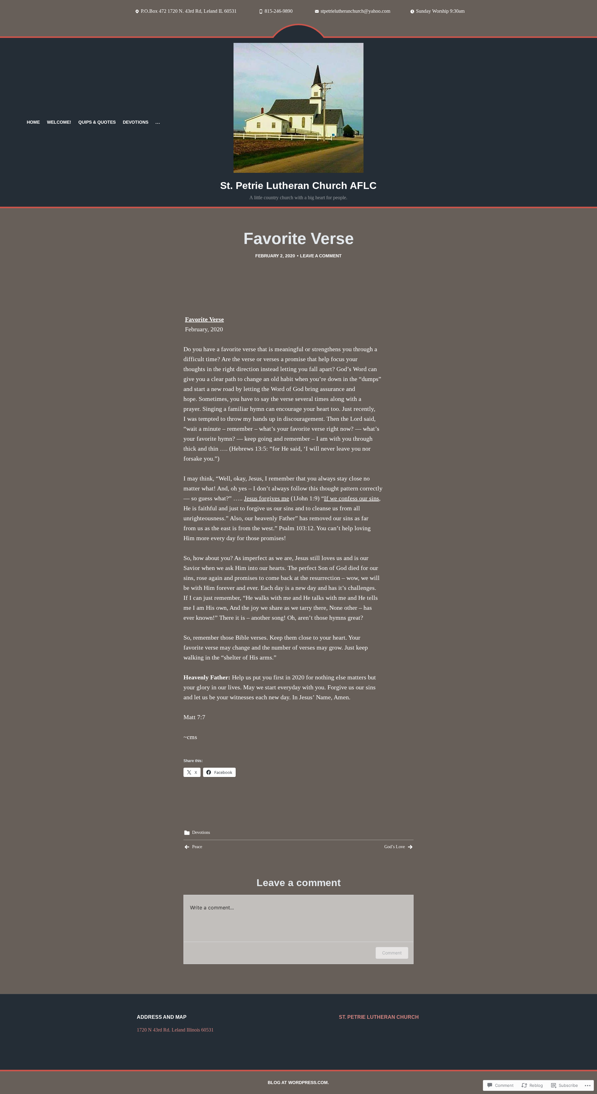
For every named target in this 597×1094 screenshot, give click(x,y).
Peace (197, 846)
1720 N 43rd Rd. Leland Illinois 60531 (175, 1029)
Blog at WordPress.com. (298, 1082)
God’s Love (394, 846)
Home (33, 122)
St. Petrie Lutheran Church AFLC (298, 185)
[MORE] (157, 122)
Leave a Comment (321, 255)
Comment (392, 952)
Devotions (135, 122)
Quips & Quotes (97, 122)
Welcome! (59, 122)
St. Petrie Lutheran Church (379, 1017)
